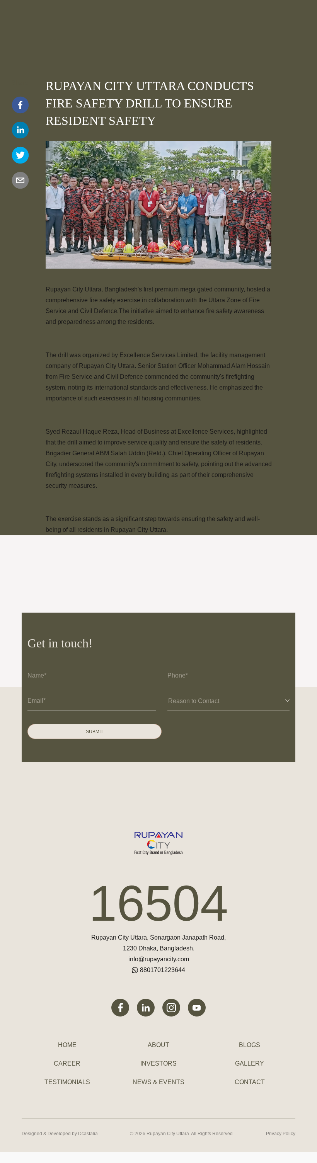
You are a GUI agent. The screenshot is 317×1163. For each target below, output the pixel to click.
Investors (158, 1063)
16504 (158, 903)
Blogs (249, 1045)
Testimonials (67, 1082)
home (67, 1045)
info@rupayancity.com (158, 959)
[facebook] (20, 105)
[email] (20, 180)
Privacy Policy (280, 1133)
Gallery (249, 1063)
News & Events (158, 1082)
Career (67, 1063)
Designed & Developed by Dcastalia (60, 1133)
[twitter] (20, 155)
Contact (250, 1082)
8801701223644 (162, 970)
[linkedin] (20, 130)
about (158, 1045)
